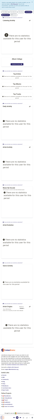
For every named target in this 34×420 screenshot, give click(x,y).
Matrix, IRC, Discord (13, 367)
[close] (32, 2)
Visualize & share (16, 64)
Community (5, 379)
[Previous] (14, 417)
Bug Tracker (5, 390)
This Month (13, 12)
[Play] (17, 417)
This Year (21, 12)
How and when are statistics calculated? (13, 17)
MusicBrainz (7, 396)
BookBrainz (7, 402)
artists (21, 308)
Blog (3, 381)
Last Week (28, 12)
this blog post (14, 4)
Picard (6, 400)
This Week (5, 12)
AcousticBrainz (8, 404)
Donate (4, 375)
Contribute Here (6, 388)
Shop (3, 383)
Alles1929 (6, 15)
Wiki (3, 377)
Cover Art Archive (9, 406)
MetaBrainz (5, 386)
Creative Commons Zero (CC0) (15, 364)
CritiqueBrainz (8, 398)
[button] (29, 418)
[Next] (20, 417)
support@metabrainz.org (11, 369)
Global (14, 15)
